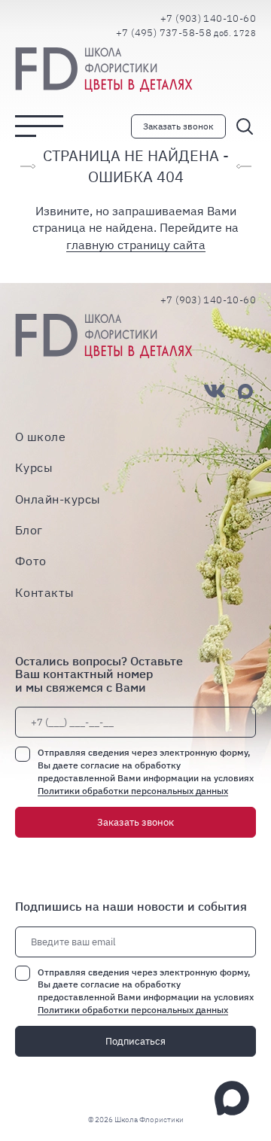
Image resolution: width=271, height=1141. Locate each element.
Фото (31, 561)
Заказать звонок (178, 126)
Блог (29, 530)
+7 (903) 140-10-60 (208, 18)
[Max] (245, 391)
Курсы (34, 468)
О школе (40, 436)
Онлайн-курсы (58, 498)
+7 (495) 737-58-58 (186, 32)
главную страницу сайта (136, 244)
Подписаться (135, 1041)
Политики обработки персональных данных (133, 790)
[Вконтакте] (214, 391)
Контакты (45, 592)
